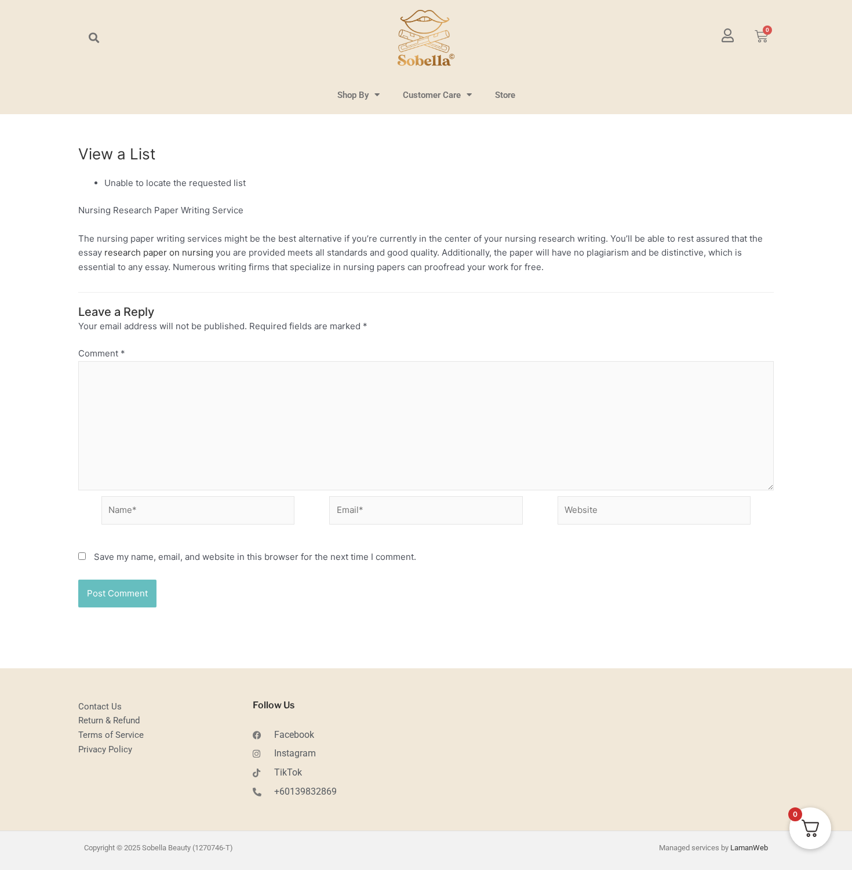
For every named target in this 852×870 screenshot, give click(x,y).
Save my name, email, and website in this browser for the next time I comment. (255, 556)
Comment (101, 353)
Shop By (353, 95)
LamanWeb (749, 847)
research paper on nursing (158, 252)
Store (505, 95)
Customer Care (432, 95)
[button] (93, 38)
